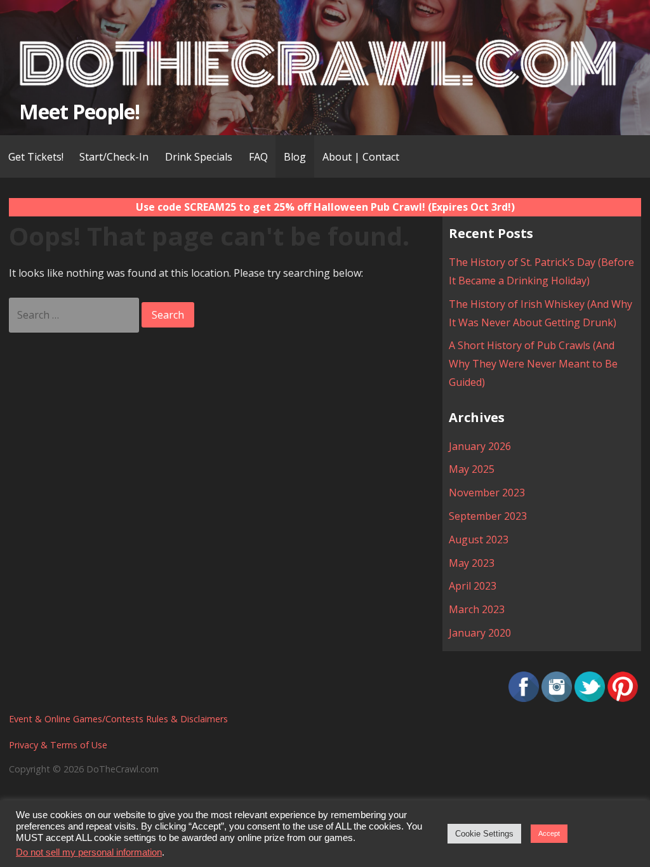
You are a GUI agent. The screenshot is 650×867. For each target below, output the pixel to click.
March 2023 (477, 609)
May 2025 (471, 469)
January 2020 (480, 633)
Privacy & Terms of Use (58, 745)
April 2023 (472, 586)
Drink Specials (198, 157)
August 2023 (478, 539)
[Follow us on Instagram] (556, 698)
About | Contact (360, 157)
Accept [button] (549, 833)
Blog (295, 157)
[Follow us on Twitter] (589, 698)
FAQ (258, 157)
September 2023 (488, 516)
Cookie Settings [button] (484, 833)
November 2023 (487, 493)
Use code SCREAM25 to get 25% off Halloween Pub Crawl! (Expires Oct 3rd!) (325, 207)
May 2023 (471, 563)
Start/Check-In (114, 157)
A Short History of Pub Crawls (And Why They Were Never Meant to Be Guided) (533, 363)
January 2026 (480, 446)
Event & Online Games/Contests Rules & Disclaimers (118, 719)
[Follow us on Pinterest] (622, 698)
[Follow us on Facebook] (523, 698)
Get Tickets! (35, 157)
